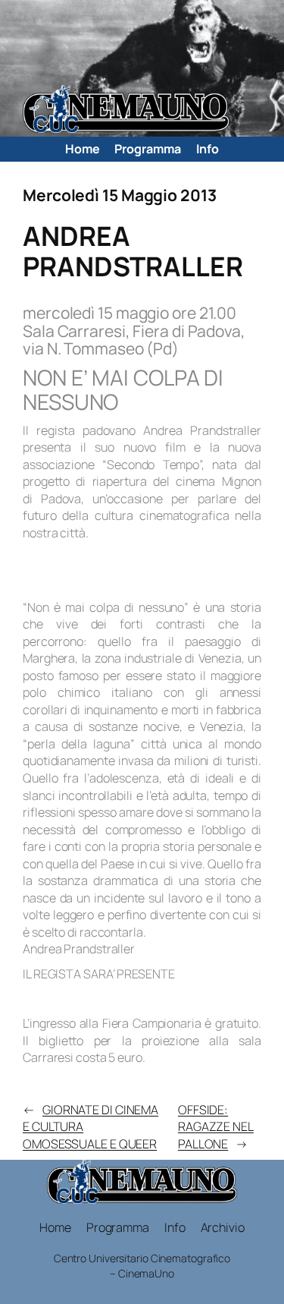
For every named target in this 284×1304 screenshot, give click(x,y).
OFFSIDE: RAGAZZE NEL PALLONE (216, 1126)
